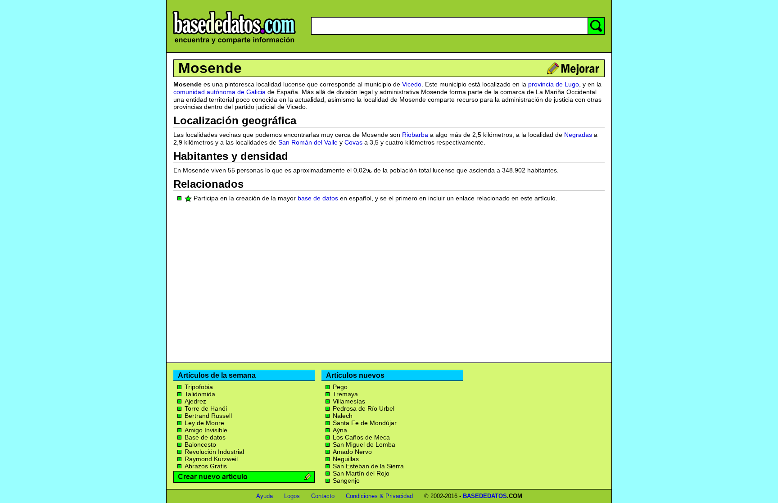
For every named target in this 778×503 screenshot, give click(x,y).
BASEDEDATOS (485, 496)
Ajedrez (195, 401)
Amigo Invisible (206, 430)
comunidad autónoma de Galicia (219, 91)
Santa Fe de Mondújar (365, 422)
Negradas (578, 134)
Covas (353, 142)
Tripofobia (199, 386)
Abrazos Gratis (206, 466)
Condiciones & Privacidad (379, 496)
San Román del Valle (308, 142)
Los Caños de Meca (361, 437)
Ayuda (264, 496)
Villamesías (349, 401)
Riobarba (415, 134)
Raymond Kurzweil (211, 458)
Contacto (323, 496)
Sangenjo (346, 480)
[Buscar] (596, 26)
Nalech (343, 415)
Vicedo (411, 84)
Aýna (340, 430)
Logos (292, 496)
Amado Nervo (352, 451)
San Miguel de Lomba (364, 444)
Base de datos (205, 437)
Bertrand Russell (208, 415)
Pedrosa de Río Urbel (363, 408)
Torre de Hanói (206, 408)
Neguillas (346, 458)
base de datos (318, 198)
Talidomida (200, 394)
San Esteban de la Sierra (368, 466)
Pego (340, 386)
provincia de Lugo (553, 84)
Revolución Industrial (214, 451)
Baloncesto (200, 444)
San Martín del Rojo (361, 473)
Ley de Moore (204, 422)
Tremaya (345, 394)
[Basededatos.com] (234, 44)
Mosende (210, 68)
